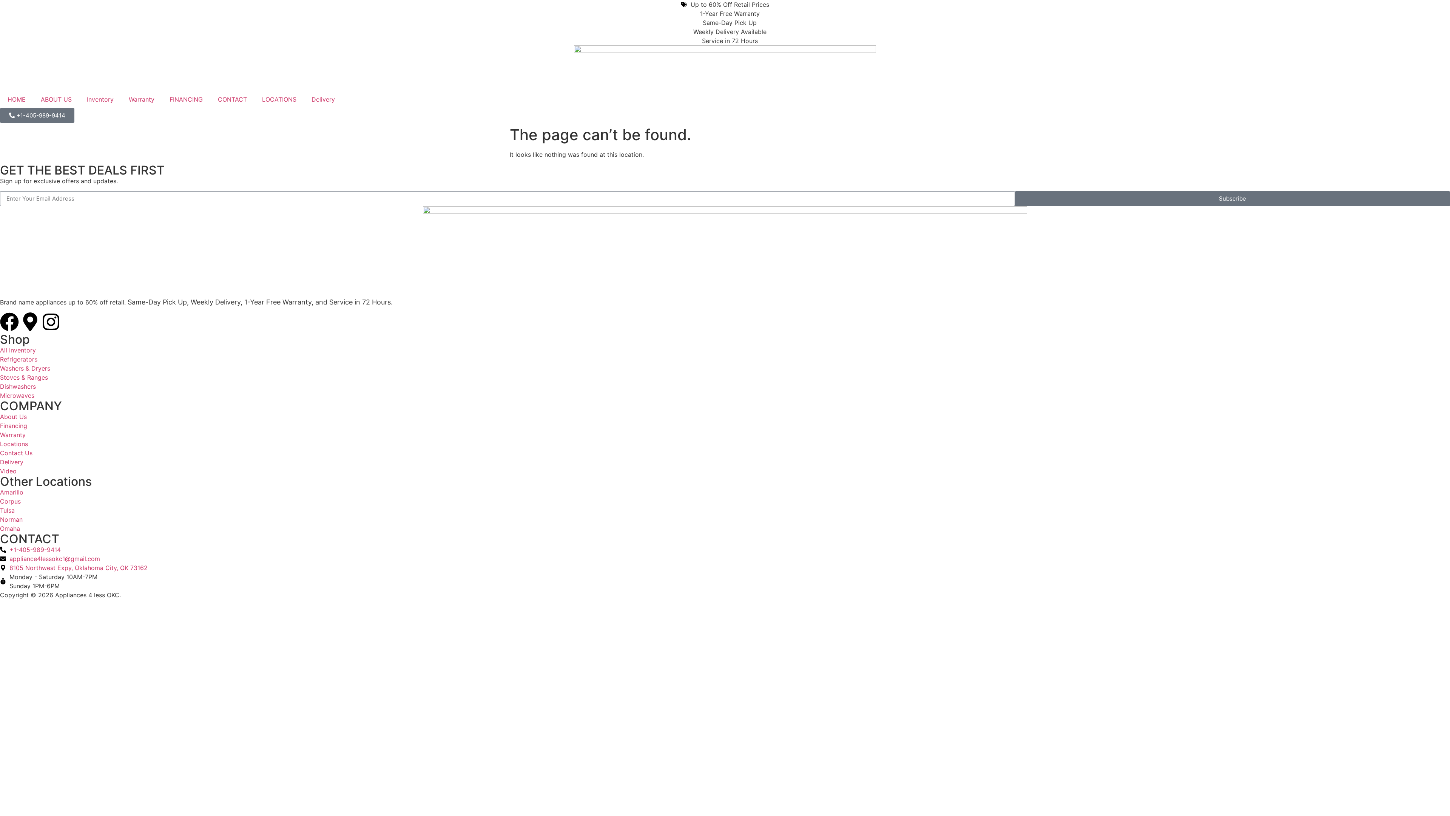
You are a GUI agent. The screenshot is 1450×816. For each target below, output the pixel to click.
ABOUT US (56, 99)
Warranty (141, 99)
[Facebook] (9, 321)
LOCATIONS (279, 99)
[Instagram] (51, 321)
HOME (17, 99)
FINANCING (186, 99)
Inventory (100, 99)
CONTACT (232, 99)
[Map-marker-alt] (30, 321)
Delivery (323, 99)
